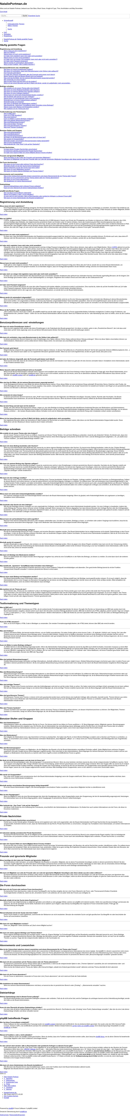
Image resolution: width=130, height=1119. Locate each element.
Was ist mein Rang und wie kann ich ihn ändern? (20, 81)
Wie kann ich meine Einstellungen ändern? (18, 69)
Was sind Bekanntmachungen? (14, 122)
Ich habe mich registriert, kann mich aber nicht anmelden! (23, 56)
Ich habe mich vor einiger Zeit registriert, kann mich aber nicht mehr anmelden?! (30, 59)
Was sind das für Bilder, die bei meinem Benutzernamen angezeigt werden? (29, 78)
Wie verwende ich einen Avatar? (15, 80)
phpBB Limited (18, 375)
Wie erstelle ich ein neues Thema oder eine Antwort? (21, 88)
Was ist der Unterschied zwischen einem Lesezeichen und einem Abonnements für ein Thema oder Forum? (40, 176)
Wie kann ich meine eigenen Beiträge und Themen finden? (23, 171)
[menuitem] (16, 24)
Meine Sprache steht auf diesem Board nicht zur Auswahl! (23, 76)
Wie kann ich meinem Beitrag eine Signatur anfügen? (22, 91)
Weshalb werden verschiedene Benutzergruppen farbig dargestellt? (26, 141)
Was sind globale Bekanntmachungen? (17, 120)
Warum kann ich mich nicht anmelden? (17, 57)
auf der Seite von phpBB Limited (83, 1026)
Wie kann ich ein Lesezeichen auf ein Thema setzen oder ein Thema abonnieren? (31, 178)
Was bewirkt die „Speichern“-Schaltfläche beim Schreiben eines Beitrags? (29, 105)
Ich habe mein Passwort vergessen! (16, 61)
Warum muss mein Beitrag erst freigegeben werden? (21, 107)
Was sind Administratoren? (13, 132)
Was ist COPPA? (9, 52)
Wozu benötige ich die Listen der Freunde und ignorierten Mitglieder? (27, 157)
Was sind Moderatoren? (12, 134)
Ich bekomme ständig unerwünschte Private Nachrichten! (23, 151)
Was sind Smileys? (10, 117)
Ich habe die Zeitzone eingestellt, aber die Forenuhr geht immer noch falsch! (29, 74)
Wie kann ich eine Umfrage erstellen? (16, 93)
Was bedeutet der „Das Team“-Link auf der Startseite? (22, 144)
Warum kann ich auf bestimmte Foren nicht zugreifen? (22, 98)
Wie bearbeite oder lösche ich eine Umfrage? (19, 96)
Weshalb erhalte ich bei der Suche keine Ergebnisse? (22, 166)
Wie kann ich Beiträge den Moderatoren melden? (20, 103)
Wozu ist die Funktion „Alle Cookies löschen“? (19, 64)
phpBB (10, 1108)
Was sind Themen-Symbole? (13, 127)
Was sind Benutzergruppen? (13, 135)
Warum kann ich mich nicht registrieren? (17, 54)
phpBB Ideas (100, 1036)
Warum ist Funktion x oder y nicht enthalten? (19, 194)
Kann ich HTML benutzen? (13, 115)
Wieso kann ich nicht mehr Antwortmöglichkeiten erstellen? (23, 95)
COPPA (114, 247)
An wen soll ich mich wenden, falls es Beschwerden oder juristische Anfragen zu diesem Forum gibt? (38, 196)
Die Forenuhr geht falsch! (12, 73)
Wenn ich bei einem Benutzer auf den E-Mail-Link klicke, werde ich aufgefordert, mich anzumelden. (37, 83)
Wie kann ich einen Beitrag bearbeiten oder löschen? (22, 90)
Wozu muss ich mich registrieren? (15, 51)
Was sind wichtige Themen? (13, 124)
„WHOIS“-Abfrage (30, 1049)
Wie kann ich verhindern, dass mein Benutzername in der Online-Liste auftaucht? (31, 71)
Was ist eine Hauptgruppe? (13, 142)
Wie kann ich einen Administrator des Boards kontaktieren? (24, 198)
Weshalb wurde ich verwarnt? (14, 102)
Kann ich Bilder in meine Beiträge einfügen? (19, 119)
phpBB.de (32, 375)
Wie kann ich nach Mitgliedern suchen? (17, 169)
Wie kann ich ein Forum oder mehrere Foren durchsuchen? (24, 164)
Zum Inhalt (3, 11)
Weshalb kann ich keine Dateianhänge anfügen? (20, 100)
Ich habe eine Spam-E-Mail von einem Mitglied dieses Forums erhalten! (28, 152)
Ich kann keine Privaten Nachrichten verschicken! (20, 149)
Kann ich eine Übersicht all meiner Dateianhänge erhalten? (24, 188)
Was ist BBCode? (10, 113)
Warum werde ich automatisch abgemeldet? (18, 63)
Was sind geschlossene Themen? (15, 125)
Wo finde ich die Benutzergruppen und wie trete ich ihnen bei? (25, 137)
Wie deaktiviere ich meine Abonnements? (18, 181)
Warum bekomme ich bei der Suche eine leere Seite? (22, 167)
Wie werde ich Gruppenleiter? (14, 139)
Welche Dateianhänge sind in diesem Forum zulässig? (22, 186)
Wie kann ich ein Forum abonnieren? (16, 179)
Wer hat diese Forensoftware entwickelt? (17, 193)
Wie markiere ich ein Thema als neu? (16, 108)
